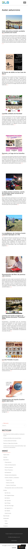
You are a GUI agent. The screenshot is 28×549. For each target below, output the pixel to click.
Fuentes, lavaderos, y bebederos (12, 477)
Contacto (5, 526)
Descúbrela (6, 459)
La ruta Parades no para (10, 360)
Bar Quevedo (8, 500)
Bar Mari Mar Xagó (9, 505)
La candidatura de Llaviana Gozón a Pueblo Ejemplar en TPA (13, 233)
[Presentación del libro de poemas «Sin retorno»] (14, 264)
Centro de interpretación (10, 464)
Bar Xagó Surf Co (8, 508)
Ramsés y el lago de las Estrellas (13, 153)
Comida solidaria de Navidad (12, 113)
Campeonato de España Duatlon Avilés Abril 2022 (13, 400)
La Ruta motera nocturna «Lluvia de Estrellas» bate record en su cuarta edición (13, 193)
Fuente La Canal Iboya (11, 485)
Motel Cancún (8, 513)
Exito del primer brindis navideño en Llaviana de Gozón (13, 31)
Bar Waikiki (7, 510)
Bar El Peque (7, 503)
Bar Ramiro (7, 498)
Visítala (5, 490)
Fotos (6, 520)
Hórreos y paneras (9, 467)
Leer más (14, 547)
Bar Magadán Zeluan (9, 495)
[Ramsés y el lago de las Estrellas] (14, 143)
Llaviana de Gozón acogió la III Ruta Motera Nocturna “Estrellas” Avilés (13, 317)
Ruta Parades (6, 515)
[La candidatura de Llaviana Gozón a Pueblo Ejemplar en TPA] (14, 223)
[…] (2, 43)
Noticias (5, 457)
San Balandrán (8, 472)
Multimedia (6, 518)
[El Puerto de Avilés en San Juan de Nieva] (14, 62)
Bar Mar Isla (7, 492)
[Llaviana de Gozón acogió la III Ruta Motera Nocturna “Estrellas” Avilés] (14, 305)
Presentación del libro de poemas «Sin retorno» (13, 275)
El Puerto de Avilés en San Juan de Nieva (14, 73)
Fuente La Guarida (10, 482)
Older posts (5, 423)
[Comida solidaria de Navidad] (14, 103)
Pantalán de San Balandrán (10, 475)
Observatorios (8, 462)
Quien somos (6, 454)
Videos (6, 523)
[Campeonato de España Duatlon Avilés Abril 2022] (14, 389)
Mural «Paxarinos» (9, 470)
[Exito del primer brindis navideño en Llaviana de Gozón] (14, 22)
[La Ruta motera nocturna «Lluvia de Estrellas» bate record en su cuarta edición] (14, 181)
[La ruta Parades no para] (14, 349)
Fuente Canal (9, 480)
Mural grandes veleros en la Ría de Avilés (14, 487)
